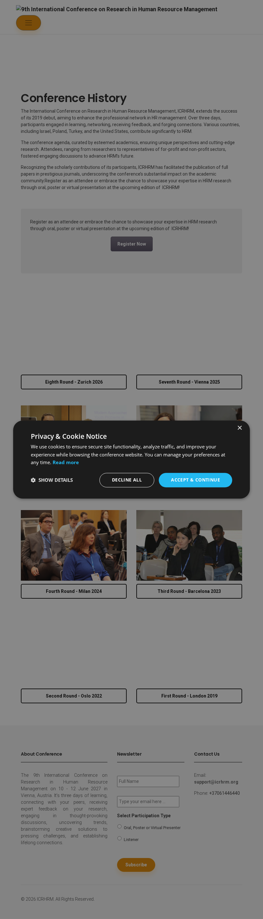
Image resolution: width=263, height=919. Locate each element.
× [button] (239, 428)
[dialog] (131, 459)
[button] (52, 480)
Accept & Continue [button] (195, 480)
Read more (66, 462)
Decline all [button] (127, 480)
